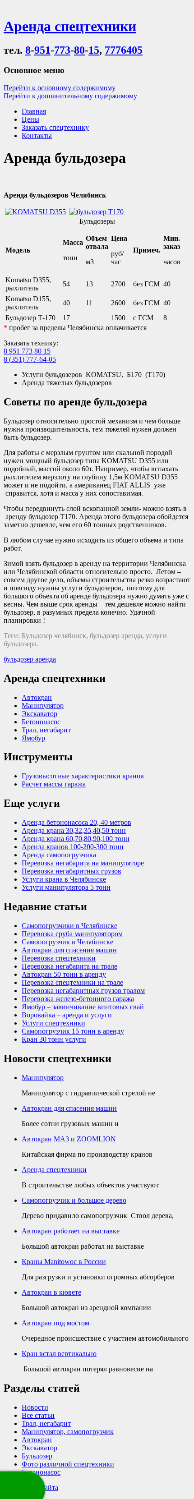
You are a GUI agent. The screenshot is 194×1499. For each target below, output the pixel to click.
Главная (34, 111)
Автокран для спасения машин (69, 950)
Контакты (37, 135)
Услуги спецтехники (53, 1023)
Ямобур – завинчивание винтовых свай (83, 1007)
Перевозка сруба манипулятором (72, 934)
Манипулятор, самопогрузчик (68, 1431)
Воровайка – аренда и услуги (67, 1015)
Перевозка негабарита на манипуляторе (83, 863)
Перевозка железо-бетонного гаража (78, 998)
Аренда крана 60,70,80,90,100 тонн (75, 838)
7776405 (124, 50)
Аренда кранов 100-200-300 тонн (73, 847)
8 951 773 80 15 (27, 351)
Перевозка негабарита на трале (69, 966)
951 (42, 50)
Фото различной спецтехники (68, 1464)
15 (93, 50)
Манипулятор (43, 705)
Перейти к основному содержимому (59, 88)
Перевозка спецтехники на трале (72, 982)
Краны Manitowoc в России (64, 1261)
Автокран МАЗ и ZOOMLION (69, 1139)
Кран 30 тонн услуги (54, 1039)
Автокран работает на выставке (71, 1231)
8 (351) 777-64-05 (30, 359)
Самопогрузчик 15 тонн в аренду (73, 1031)
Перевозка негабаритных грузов (71, 871)
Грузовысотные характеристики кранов (83, 776)
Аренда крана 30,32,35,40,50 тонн (74, 830)
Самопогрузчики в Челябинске (69, 925)
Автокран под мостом (55, 1323)
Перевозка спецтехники (59, 958)
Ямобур (33, 738)
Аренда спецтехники (54, 1169)
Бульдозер (37, 1456)
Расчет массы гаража (54, 784)
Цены (30, 119)
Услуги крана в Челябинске (64, 879)
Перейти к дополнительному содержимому (70, 96)
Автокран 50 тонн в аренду (64, 974)
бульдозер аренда (30, 659)
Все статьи (38, 1415)
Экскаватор (39, 713)
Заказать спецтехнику (55, 127)
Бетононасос (41, 722)
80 (79, 50)
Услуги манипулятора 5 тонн (66, 887)
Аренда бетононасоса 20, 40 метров (76, 822)
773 (62, 50)
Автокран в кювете (51, 1292)
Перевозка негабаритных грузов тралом (83, 990)
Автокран (37, 697)
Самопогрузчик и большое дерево (74, 1200)
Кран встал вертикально (59, 1353)
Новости (35, 1407)
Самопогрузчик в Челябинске (67, 942)
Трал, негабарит (46, 730)
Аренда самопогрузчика (59, 855)
